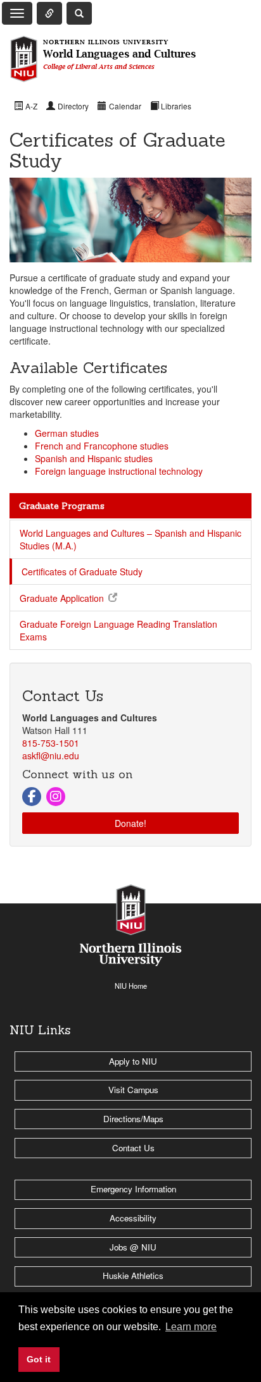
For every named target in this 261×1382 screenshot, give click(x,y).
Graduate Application (62, 598)
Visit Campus (133, 1090)
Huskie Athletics (133, 1275)
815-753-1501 (50, 743)
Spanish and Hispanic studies (94, 458)
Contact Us (133, 1148)
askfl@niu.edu (50, 755)
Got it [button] (39, 1359)
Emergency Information (133, 1189)
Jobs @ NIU (133, 1247)
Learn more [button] (191, 1326)
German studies (67, 433)
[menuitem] (26, 105)
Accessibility (133, 1218)
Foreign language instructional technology (119, 471)
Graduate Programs (62, 505)
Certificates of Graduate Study (82, 571)
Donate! (130, 823)
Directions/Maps (133, 1119)
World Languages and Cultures (119, 54)
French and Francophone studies (102, 445)
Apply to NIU (133, 1061)
